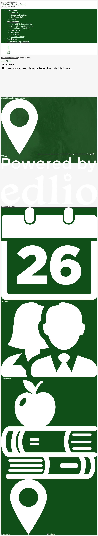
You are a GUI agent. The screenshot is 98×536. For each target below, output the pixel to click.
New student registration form (22, 26)
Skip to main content (8, 2)
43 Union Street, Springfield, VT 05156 (53, 154)
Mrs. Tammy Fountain (9, 58)
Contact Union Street (18, 15)
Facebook (8, 47)
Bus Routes (15, 32)
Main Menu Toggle (8, 6)
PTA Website (15, 35)
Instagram (8, 52)
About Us (14, 13)
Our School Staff (17, 17)
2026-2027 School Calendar (21, 24)
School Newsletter (17, 37)
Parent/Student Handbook (20, 28)
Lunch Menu (15, 30)
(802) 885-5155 (80, 154)
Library (13, 19)
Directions (51, 534)
